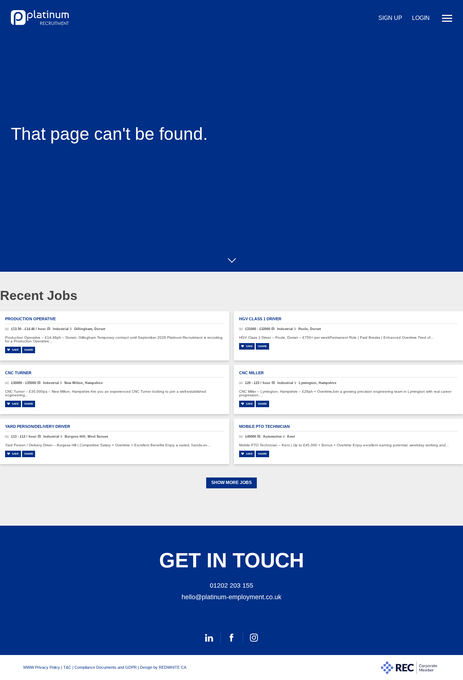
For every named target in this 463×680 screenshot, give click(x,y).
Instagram (254, 637)
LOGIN (421, 18)
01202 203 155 (231, 585)
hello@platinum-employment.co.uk (231, 597)
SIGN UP (390, 18)
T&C (67, 667)
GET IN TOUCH (231, 560)
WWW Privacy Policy (41, 667)
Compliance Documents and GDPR (106, 667)
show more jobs (231, 482)
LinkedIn (209, 637)
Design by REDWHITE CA (163, 667)
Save (15, 349)
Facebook (231, 637)
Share (28, 349)
